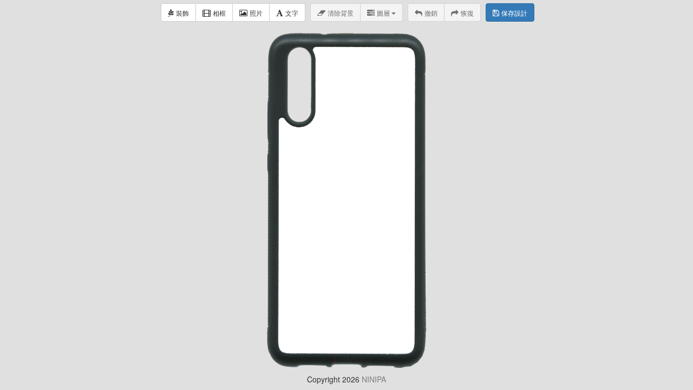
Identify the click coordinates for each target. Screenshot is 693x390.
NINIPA (374, 379)
